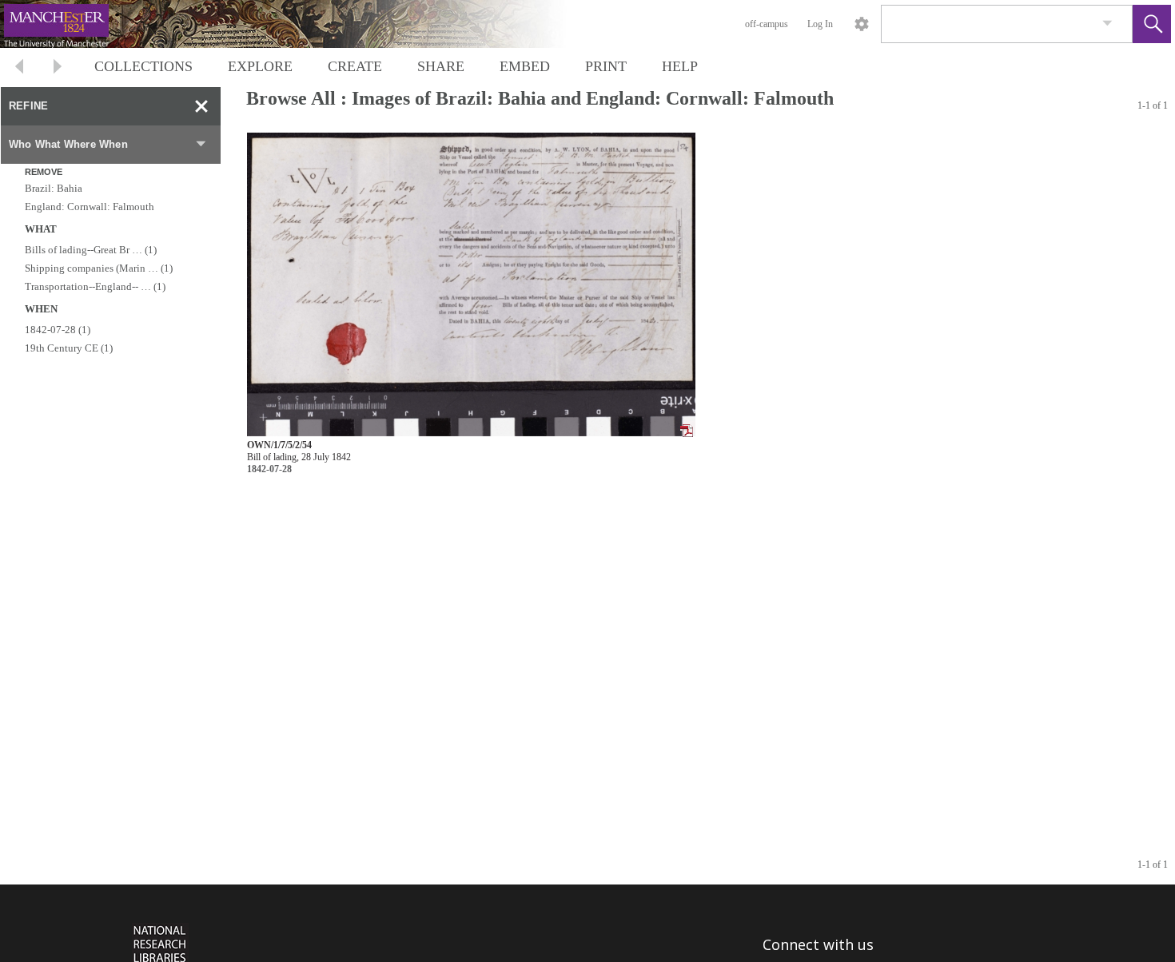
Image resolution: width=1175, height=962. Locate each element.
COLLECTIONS (143, 66)
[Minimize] (201, 106)
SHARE (440, 66)
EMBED (525, 66)
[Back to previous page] (19, 68)
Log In (820, 24)
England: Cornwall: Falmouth (89, 207)
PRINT (606, 66)
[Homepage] (301, 24)
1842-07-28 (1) (57, 330)
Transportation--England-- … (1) (95, 286)
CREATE (355, 66)
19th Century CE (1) (69, 348)
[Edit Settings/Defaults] (861, 24)
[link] (1107, 24)
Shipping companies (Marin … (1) (99, 268)
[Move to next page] (57, 68)
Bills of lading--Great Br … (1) (91, 250)
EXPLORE (260, 66)
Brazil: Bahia (53, 188)
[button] (1152, 24)
